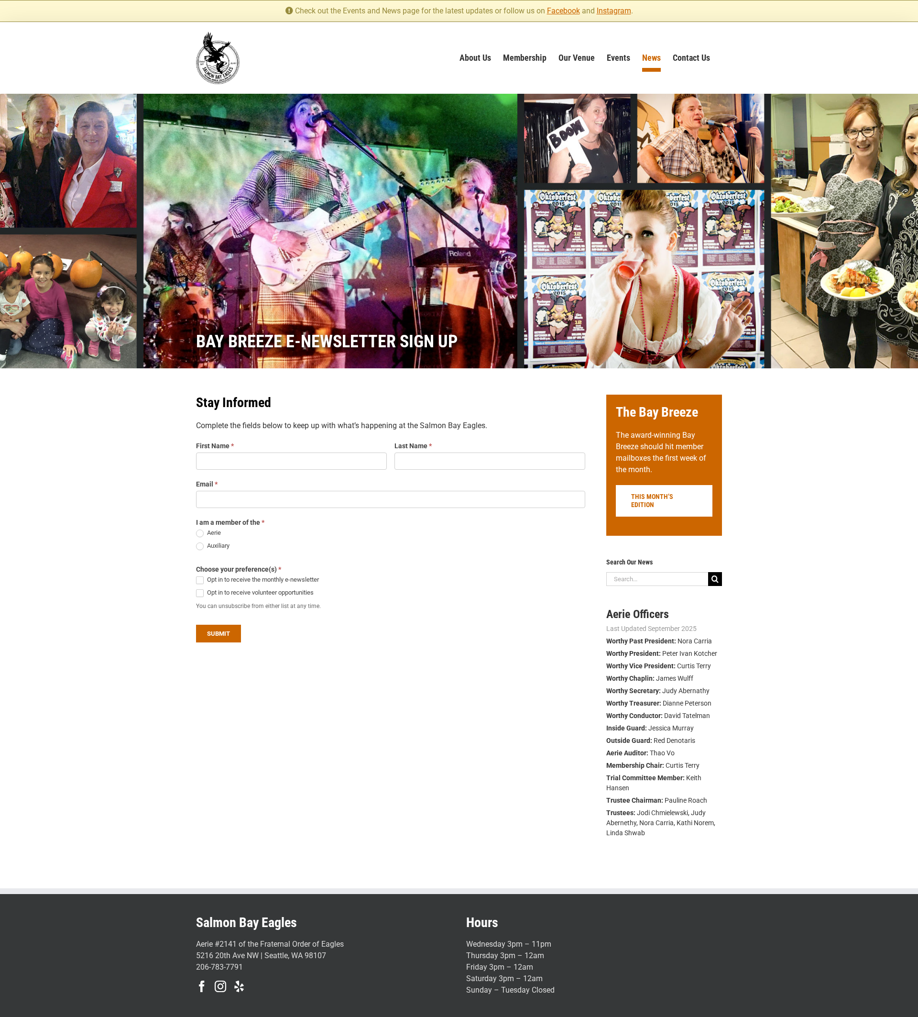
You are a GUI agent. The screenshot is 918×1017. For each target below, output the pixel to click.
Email (207, 484)
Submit (218, 633)
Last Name (413, 446)
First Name (215, 446)
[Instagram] (220, 986)
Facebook (563, 10)
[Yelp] (239, 986)
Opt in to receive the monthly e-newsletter (262, 579)
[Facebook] (202, 986)
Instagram (614, 10)
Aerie (213, 532)
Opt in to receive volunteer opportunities (260, 592)
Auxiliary (218, 545)
